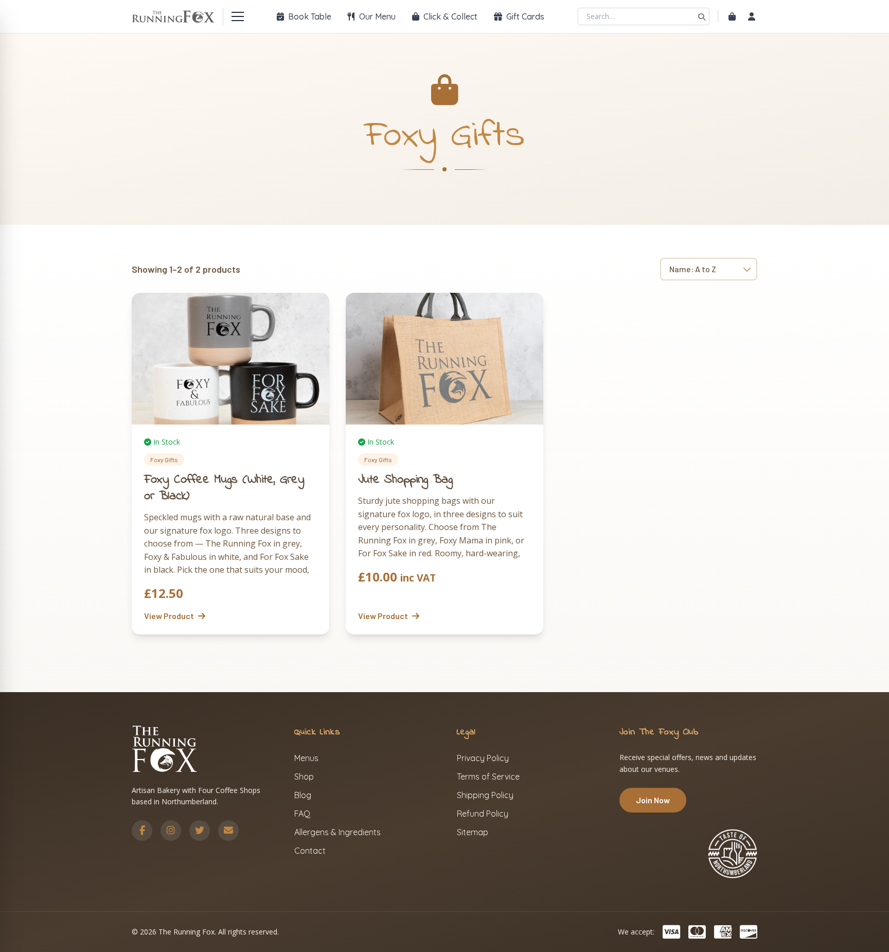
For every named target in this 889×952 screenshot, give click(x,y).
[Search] (701, 16)
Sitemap (472, 832)
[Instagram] (171, 830)
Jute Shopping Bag (405, 480)
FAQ (302, 813)
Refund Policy (482, 813)
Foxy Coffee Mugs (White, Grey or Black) (224, 488)
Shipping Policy (485, 795)
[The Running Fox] (173, 16)
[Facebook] (142, 830)
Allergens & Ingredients (337, 832)
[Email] (228, 830)
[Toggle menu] (238, 16)
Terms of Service (488, 776)
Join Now (653, 800)
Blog (302, 795)
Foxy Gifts (164, 459)
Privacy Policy (483, 758)
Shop (304, 776)
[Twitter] (199, 830)
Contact (310, 850)
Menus (306, 758)
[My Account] (751, 16)
